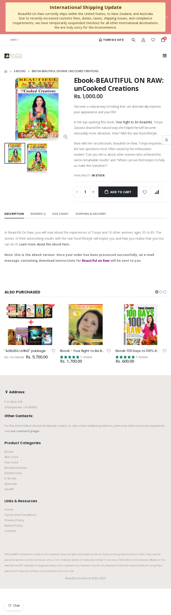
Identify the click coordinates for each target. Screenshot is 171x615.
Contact (10, 531)
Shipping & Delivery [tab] (90, 214)
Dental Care (13, 473)
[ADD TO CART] (48, 312)
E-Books (19, 71)
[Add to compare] (157, 191)
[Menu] (165, 55)
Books (8, 452)
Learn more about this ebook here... (45, 244)
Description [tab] (14, 214)
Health (9, 489)
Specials (10, 484)
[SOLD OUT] (104, 312)
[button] (157, 292)
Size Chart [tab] (60, 214)
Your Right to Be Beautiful (134, 122)
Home (6, 71)
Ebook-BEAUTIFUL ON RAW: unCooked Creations (119, 84)
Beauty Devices (15, 468)
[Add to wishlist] (144, 191)
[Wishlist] (153, 40)
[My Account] (143, 39)
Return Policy (13, 525)
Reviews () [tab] (38, 214)
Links (13, 39)
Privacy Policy (14, 520)
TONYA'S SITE (113, 40)
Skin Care (11, 457)
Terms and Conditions (20, 515)
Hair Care (11, 462)
